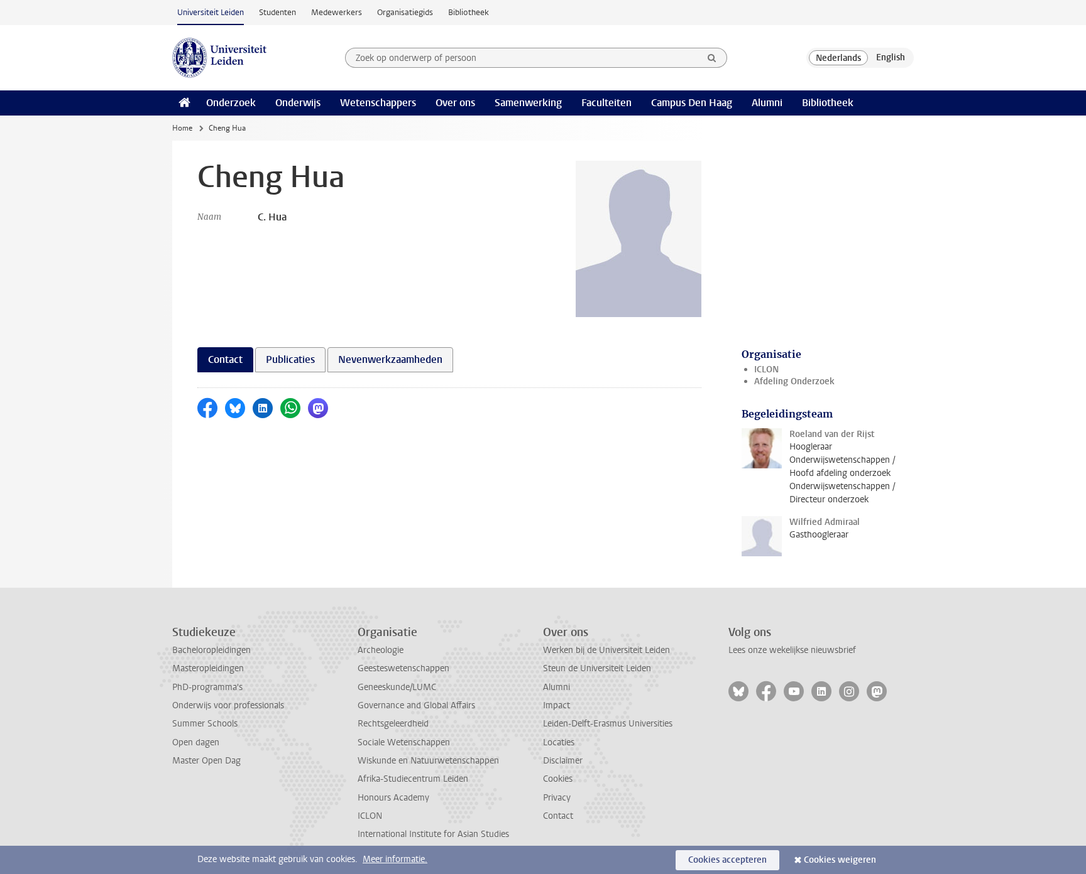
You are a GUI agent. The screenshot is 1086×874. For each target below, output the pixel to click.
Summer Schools (205, 724)
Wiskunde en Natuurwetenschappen (428, 761)
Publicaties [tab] (290, 359)
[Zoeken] (712, 58)
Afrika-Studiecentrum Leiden (413, 779)
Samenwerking (528, 102)
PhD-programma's (207, 687)
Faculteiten (606, 102)
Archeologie (380, 650)
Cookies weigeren (840, 860)
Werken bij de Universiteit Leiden (606, 650)
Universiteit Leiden (210, 12)
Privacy (557, 798)
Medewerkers (336, 12)
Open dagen (195, 742)
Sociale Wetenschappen (404, 742)
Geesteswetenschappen (403, 668)
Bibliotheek (468, 12)
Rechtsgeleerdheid (393, 724)
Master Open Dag (206, 761)
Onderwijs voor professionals (228, 705)
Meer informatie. (395, 859)
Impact (556, 705)
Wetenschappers (378, 102)
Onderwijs (298, 102)
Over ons (455, 102)
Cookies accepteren (727, 860)
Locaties (558, 742)
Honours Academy (393, 798)
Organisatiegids (405, 12)
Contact (558, 816)
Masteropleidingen (208, 668)
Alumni (767, 102)
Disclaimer (563, 761)
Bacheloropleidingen (211, 650)
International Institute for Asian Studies (433, 834)
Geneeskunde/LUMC (397, 687)
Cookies (558, 779)
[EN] (890, 57)
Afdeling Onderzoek (794, 381)
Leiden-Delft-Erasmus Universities (607, 724)
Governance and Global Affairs (416, 705)
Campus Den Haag (691, 102)
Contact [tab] (225, 359)
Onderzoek (231, 102)
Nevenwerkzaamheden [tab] (390, 359)
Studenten (277, 12)
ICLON (766, 369)
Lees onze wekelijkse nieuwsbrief (792, 650)
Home (182, 128)
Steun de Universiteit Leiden (597, 668)
